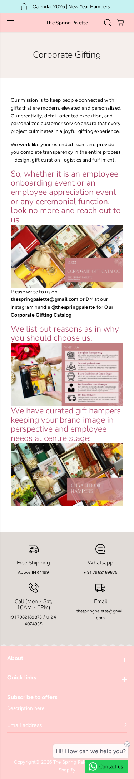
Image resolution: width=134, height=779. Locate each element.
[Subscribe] (124, 726)
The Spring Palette (73, 762)
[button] (11, 22)
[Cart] (120, 22)
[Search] (107, 22)
